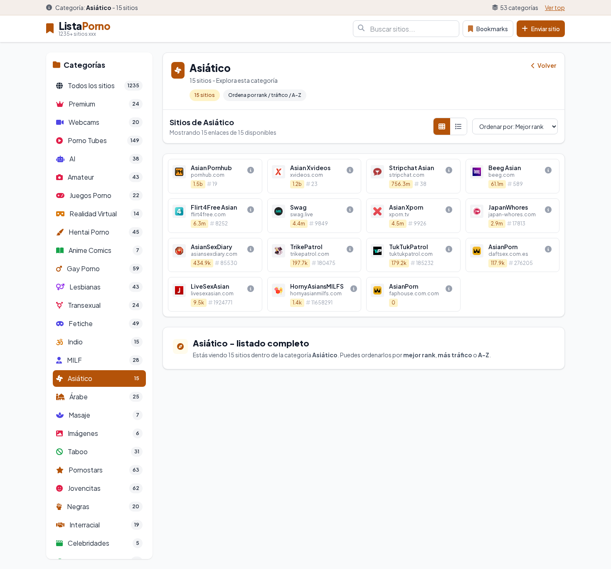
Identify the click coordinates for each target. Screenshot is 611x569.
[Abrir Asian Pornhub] (215, 176)
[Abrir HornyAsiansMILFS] (314, 294)
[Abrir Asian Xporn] (413, 216)
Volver (546, 65)
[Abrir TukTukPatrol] (413, 255)
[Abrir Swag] (314, 216)
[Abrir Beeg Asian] (512, 176)
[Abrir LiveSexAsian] (215, 294)
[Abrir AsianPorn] (512, 255)
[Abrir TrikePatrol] (314, 255)
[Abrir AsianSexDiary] (215, 255)
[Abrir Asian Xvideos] (314, 176)
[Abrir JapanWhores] (512, 216)
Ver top (555, 7)
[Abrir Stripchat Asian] (413, 176)
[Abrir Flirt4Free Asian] (215, 216)
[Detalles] (250, 170)
